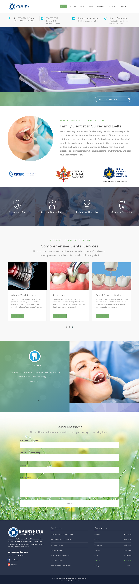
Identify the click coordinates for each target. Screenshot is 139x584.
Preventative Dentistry (61, 566)
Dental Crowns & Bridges (62, 534)
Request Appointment (107, 99)
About (82, 6)
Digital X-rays (103, 295)
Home (63, 6)
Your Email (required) (30, 453)
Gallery (111, 6)
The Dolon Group (73, 581)
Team (91, 6)
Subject (23, 465)
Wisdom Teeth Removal (61, 555)
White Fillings (60, 295)
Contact (122, 6)
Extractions (56, 550)
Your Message (26, 477)
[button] (67, 327)
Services (100, 6)
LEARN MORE (109, 71)
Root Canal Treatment (23, 295)
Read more (17, 316)
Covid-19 (72, 6)
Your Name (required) (30, 440)
